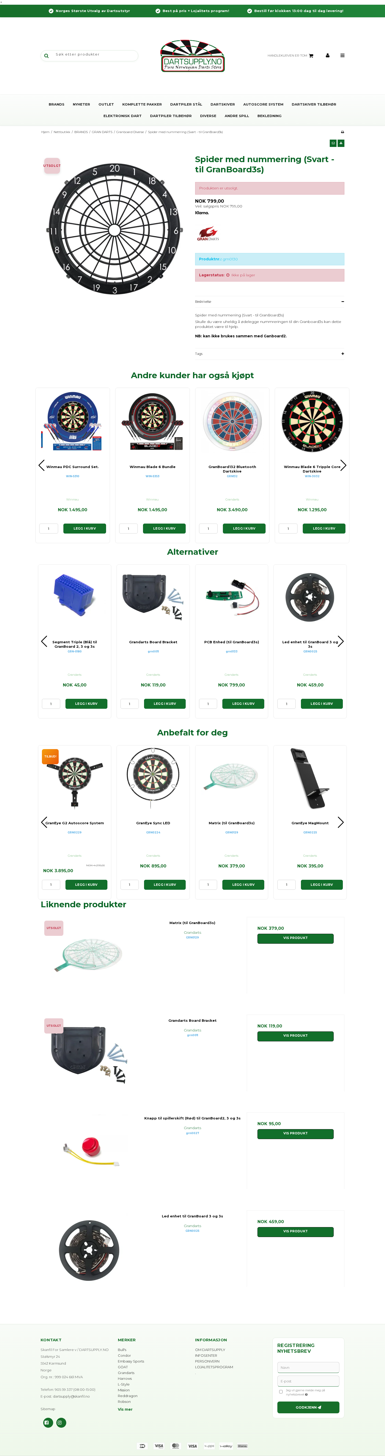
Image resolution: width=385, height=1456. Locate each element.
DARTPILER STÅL (186, 104)
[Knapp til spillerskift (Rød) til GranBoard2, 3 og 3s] (89, 1161)
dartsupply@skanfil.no (71, 1396)
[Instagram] (61, 1423)
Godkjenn (306, 1407)
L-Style (124, 1384)
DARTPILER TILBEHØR (171, 116)
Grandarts (126, 1373)
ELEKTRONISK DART (122, 116)
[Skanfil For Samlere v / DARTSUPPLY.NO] (192, 56)
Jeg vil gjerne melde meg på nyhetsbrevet (312, 1392)
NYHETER (81, 104)
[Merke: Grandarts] (208, 237)
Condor (124, 1355)
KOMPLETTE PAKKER (142, 104)
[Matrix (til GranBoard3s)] (89, 966)
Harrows (125, 1378)
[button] (333, 143)
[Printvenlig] (342, 132)
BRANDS (56, 104)
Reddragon (128, 1396)
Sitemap (48, 1409)
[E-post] (308, 1380)
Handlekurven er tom (287, 55)
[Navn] (308, 1367)
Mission (124, 1390)
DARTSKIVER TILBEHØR (314, 104)
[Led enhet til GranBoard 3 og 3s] (89, 1259)
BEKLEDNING (269, 116)
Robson (124, 1401)
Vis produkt (295, 938)
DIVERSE (208, 116)
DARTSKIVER (223, 104)
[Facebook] (48, 1423)
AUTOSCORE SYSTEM (263, 104)
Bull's (122, 1350)
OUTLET (106, 104)
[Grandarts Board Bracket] (89, 1063)
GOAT (123, 1367)
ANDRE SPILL (237, 116)
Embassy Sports (131, 1361)
